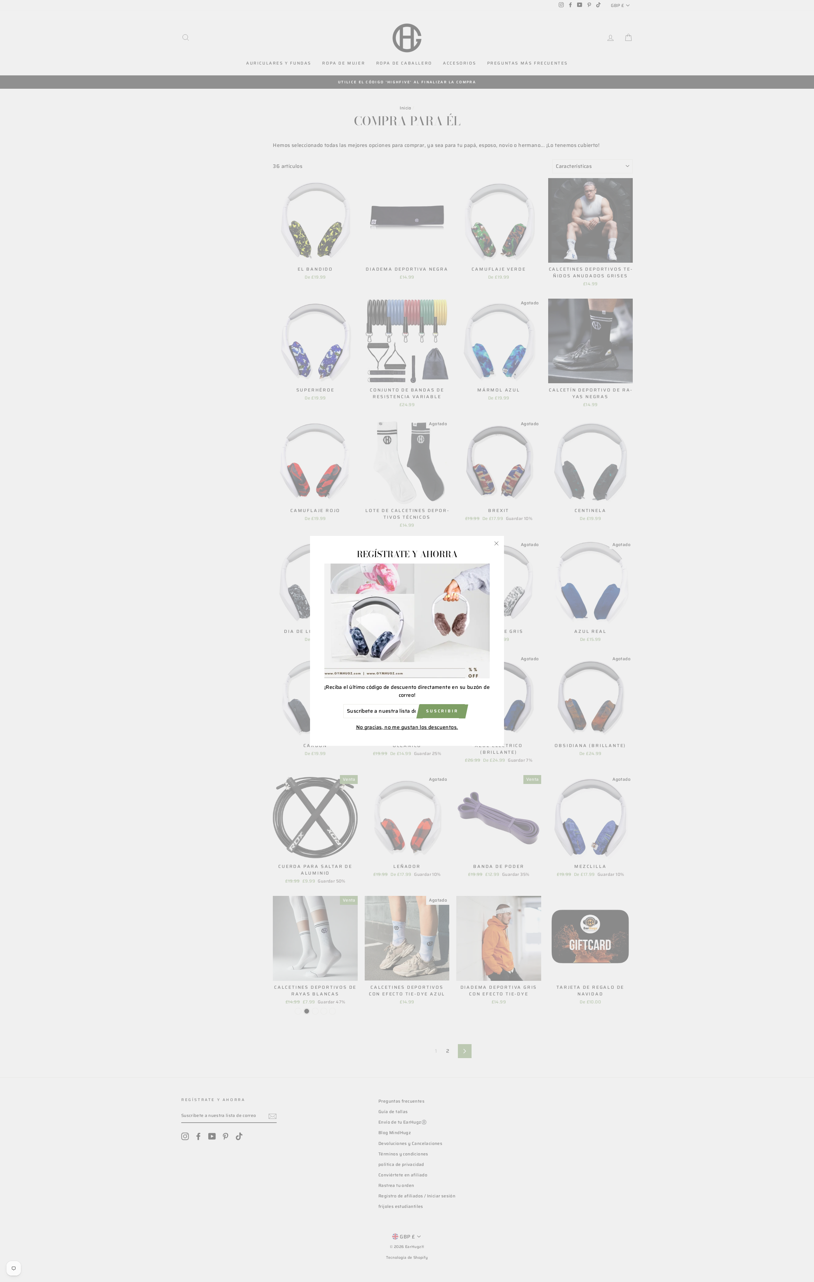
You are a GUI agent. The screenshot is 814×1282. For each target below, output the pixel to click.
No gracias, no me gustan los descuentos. (407, 727)
